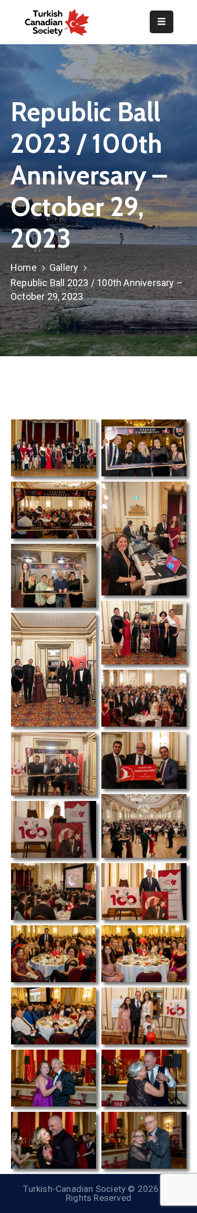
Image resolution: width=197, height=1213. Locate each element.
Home (24, 267)
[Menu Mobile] (161, 22)
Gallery (63, 267)
